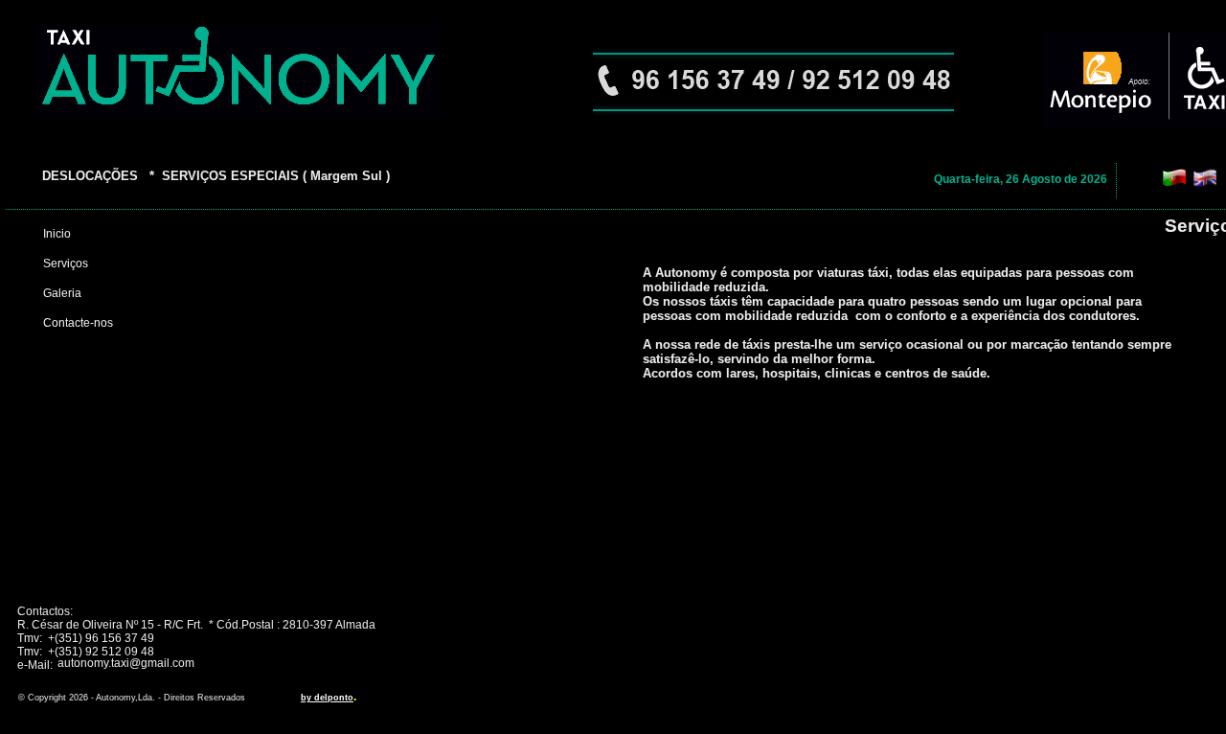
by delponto (327, 697)
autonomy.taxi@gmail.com (125, 663)
